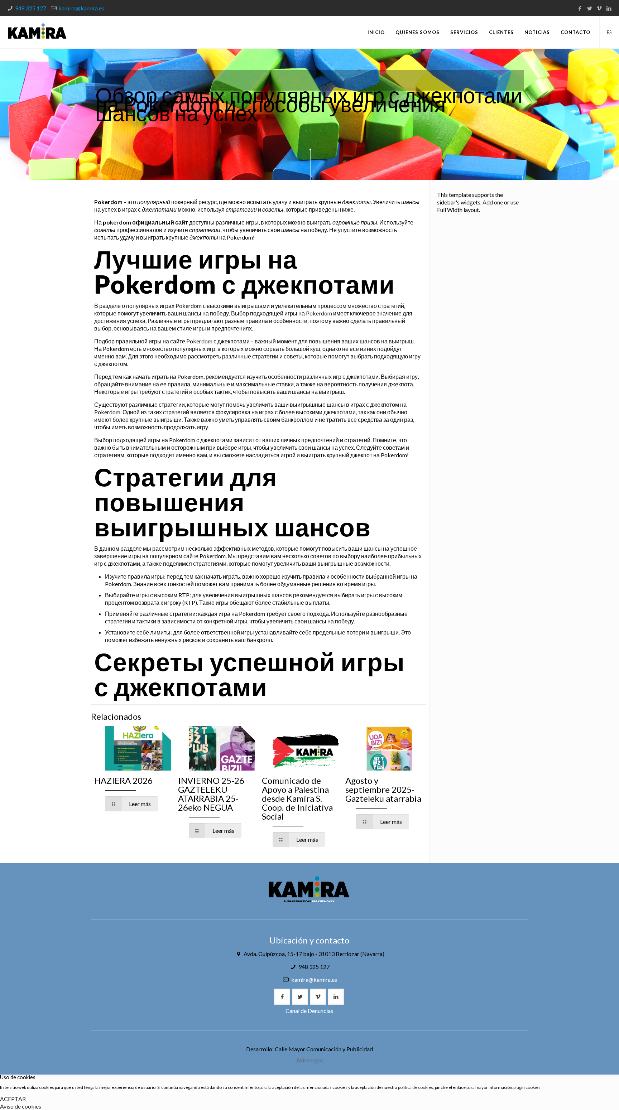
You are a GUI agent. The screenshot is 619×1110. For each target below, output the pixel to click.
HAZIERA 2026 (123, 780)
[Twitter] (590, 8)
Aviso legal (309, 1060)
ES (609, 32)
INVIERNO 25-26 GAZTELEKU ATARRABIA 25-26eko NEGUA (211, 793)
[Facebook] (580, 8)
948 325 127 (30, 8)
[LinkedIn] (609, 8)
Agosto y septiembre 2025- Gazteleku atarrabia (383, 789)
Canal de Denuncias (309, 1010)
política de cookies (415, 1087)
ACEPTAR (13, 1098)
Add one (493, 202)
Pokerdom (189, 305)
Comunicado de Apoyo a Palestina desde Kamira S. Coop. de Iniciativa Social (297, 798)
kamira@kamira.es (81, 8)
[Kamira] (37, 32)
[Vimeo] (599, 8)
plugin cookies (527, 1087)
